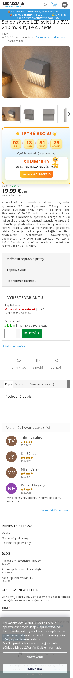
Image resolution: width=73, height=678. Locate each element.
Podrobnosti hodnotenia (50, 37)
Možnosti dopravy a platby (25, 257)
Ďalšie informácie (49, 647)
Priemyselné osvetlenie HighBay (21, 558)
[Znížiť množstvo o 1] (18, 333)
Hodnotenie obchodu (21, 279)
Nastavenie (35, 657)
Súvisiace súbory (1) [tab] (42, 382)
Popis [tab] (8, 382)
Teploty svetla (16, 268)
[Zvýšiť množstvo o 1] (18, 329)
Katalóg (6, 531)
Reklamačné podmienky (16, 540)
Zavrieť (27, 354)
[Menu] (64, 4)
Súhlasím (35, 669)
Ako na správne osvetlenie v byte (22, 567)
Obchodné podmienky (15, 536)
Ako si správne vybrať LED (18, 575)
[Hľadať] (45, 4)
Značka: (15, 41)
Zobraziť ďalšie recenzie (52, 508)
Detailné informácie (14, 344)
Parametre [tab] (20, 382)
